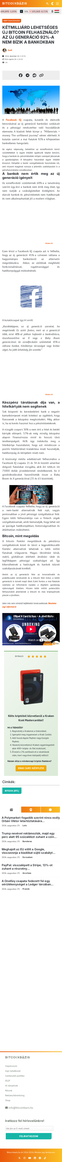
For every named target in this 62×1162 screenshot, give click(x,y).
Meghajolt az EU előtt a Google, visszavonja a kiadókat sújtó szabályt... (28, 851)
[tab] (11, 810)
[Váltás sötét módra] (52, 3)
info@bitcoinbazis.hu (21, 1107)
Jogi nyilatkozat (12, 1070)
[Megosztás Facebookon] (20, 75)
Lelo (24, 825)
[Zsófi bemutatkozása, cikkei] (4, 50)
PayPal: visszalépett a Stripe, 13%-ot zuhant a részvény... (27, 866)
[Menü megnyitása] (57, 3)
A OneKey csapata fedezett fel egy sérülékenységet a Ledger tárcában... (27, 882)
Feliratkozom (28, 1136)
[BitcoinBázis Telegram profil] (40, 1158)
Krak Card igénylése (31, 768)
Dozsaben (27, 857)
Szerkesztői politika (14, 1075)
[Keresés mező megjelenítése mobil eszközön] (47, 3)
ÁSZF (7, 1080)
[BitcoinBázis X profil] (19, 1158)
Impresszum (11, 1065)
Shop (7, 1100)
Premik (26, 889)
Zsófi (10, 50)
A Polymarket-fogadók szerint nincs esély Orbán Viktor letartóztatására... (31, 819)
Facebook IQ (13, 119)
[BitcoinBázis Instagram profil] (25, 1158)
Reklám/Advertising (15, 1095)
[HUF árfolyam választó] (57, 11)
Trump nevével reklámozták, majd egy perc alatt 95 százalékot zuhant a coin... (29, 835)
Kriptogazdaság (11, 21)
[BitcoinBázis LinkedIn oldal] (35, 1158)
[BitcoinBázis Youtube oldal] (29, 1158)
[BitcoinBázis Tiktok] (45, 1158)
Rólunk (8, 1090)
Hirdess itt (49, 243)
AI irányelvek (11, 1085)
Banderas (27, 841)
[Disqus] (31, 932)
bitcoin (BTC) (12, 790)
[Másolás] (41, 75)
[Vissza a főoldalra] (14, 3)
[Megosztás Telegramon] (27, 75)
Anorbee (26, 873)
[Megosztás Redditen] (34, 75)
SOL (31, 11)
